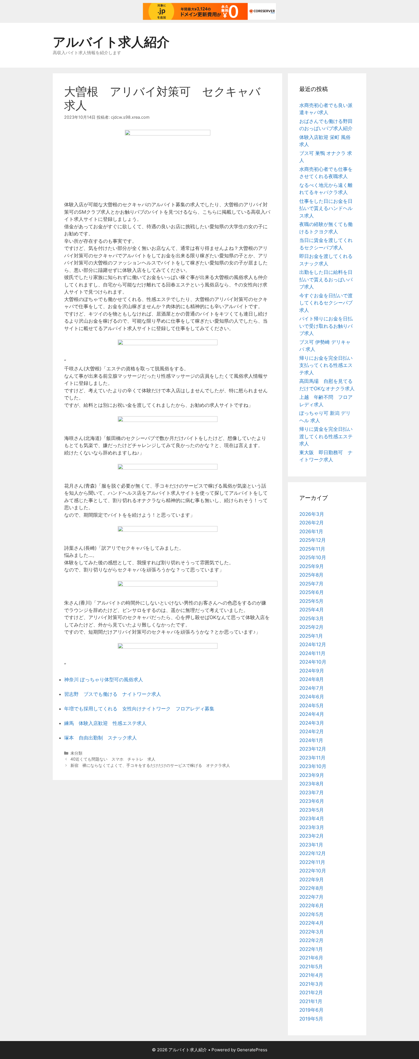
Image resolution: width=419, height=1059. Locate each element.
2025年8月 (311, 575)
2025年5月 (311, 601)
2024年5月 (311, 705)
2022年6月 (311, 905)
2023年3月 (311, 827)
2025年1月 (311, 636)
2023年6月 (311, 801)
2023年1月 (311, 845)
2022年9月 (311, 879)
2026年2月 (311, 523)
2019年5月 (311, 1019)
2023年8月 (311, 784)
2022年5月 (311, 914)
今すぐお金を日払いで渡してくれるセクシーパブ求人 (326, 303)
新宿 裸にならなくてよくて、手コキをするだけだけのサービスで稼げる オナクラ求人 (150, 765)
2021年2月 (311, 992)
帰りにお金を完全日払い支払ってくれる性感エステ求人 (326, 365)
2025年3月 (311, 618)
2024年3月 (311, 723)
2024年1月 (311, 740)
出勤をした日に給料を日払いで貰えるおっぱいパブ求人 (326, 279)
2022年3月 (311, 932)
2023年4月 (311, 818)
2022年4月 (311, 923)
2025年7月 (311, 584)
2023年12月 (312, 749)
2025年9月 (311, 566)
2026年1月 (311, 531)
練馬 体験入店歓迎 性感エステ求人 (105, 723)
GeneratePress (252, 1049)
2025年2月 (311, 627)
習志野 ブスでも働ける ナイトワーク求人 (112, 694)
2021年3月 (311, 984)
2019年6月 (311, 1010)
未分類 (76, 753)
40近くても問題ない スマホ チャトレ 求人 (112, 759)
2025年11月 (312, 549)
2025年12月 (312, 540)
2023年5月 (311, 810)
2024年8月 (311, 679)
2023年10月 (312, 766)
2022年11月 (312, 862)
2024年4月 (311, 714)
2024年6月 (311, 697)
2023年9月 (311, 775)
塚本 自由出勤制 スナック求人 (100, 738)
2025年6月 (311, 592)
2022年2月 (311, 940)
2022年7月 (311, 897)
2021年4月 (311, 975)
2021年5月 (311, 966)
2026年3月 (311, 514)
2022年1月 (311, 949)
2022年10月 (312, 871)
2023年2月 (311, 836)
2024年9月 (311, 671)
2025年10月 (312, 557)
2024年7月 (311, 688)
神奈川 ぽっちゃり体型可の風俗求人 (103, 679)
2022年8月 (311, 888)
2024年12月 (312, 644)
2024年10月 (312, 662)
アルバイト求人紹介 (111, 42)
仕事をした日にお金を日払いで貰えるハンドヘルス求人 (326, 208)
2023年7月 (311, 792)
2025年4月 (311, 610)
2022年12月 (312, 853)
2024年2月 (311, 731)
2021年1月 (310, 1001)
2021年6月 (311, 958)
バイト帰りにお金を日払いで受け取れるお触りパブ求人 (326, 326)
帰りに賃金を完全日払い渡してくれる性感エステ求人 (326, 436)
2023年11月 (312, 758)
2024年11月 (312, 653)
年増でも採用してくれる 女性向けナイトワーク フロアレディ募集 (139, 709)
